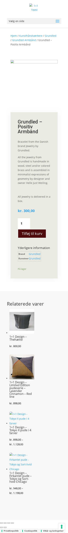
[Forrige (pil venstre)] (1, 527)
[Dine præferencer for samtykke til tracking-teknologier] (61, 526)
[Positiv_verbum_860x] (34, 62)
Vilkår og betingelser (53, 531)
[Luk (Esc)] (12, 523)
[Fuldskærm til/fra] (5, 523)
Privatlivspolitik (11, 531)
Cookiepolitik (30, 531)
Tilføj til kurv (32, 233)
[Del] (8, 523)
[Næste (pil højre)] (5, 527)
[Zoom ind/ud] (1, 523)
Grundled (50, 35)
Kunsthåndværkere (30, 35)
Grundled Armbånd (24, 40)
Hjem (14, 35)
